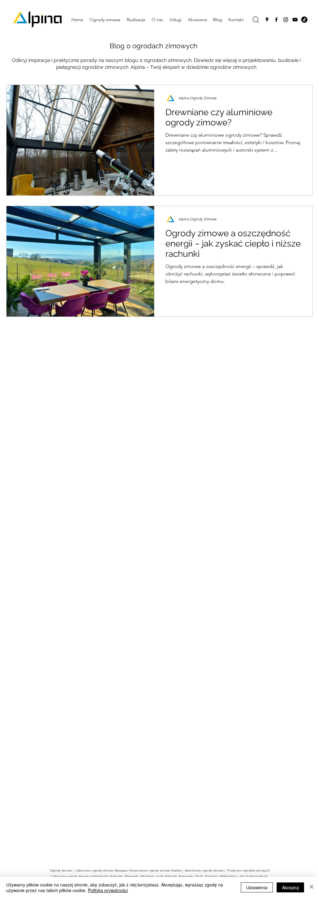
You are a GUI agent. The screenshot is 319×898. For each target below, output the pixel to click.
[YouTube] (295, 19)
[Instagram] (286, 19)
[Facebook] (276, 19)
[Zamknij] (311, 887)
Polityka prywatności (108, 890)
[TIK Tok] (304, 19)
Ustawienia (257, 887)
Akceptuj (290, 887)
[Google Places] (267, 19)
